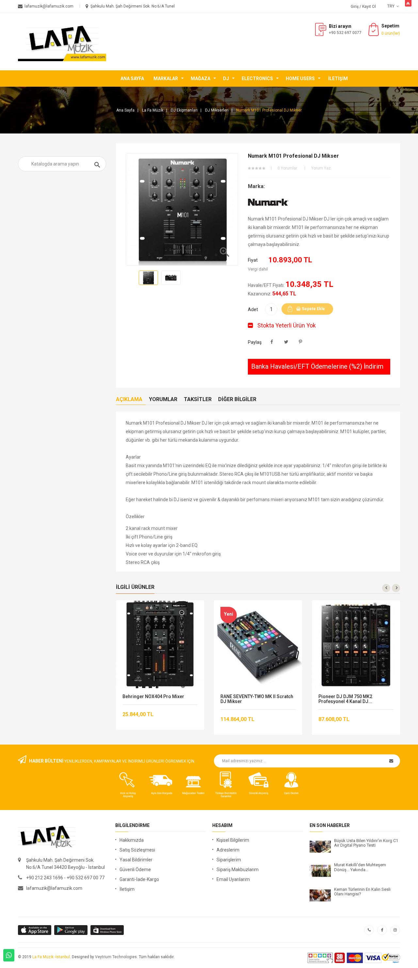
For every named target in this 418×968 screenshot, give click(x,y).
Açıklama (129, 399)
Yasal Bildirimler (136, 859)
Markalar (165, 78)
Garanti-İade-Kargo (139, 879)
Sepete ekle (313, 309)
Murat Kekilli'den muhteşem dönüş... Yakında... (360, 867)
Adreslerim (228, 850)
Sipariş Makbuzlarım (238, 869)
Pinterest (300, 342)
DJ (226, 78)
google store (35, 930)
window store (107, 930)
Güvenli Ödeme (135, 869)
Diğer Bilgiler (237, 399)
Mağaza (200, 78)
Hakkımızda (132, 840)
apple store (71, 930)
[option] (148, 278)
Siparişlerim (229, 859)
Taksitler (198, 399)
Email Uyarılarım (233, 879)
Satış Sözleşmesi (137, 850)
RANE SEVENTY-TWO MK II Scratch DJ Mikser (256, 699)
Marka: (256, 186)
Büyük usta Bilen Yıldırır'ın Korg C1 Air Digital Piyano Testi (366, 843)
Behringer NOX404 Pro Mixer (153, 696)
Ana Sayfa (132, 78)
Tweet (286, 342)
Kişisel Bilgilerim (233, 840)
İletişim (338, 78)
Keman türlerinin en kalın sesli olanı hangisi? (362, 891)
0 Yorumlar (287, 168)
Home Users (300, 78)
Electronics (257, 78)
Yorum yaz (321, 168)
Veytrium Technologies (116, 957)
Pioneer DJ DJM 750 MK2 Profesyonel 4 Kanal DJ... (345, 699)
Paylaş (272, 342)
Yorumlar (163, 399)
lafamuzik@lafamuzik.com (54, 888)
